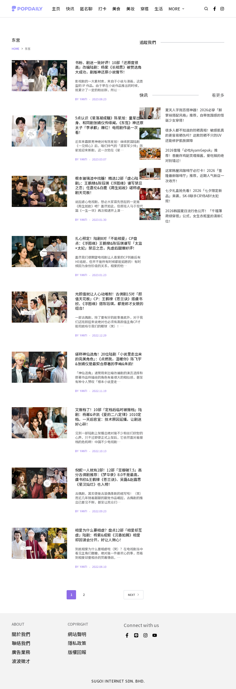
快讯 (70, 9)
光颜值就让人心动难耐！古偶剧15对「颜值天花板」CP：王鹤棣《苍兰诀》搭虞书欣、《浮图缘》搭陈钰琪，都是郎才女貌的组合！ (109, 301)
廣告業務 (21, 652)
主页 (56, 9)
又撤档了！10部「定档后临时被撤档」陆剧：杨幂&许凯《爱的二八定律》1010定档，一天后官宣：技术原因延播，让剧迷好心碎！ (108, 417)
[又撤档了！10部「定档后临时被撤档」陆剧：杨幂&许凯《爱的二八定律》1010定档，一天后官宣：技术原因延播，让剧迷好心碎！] (39, 422)
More (174, 9)
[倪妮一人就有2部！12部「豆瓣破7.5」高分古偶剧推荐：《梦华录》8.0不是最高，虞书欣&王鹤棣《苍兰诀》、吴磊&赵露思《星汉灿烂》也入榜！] (39, 483)
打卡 (102, 9)
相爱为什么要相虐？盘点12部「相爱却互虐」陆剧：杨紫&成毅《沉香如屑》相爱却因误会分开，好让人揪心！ (108, 534)
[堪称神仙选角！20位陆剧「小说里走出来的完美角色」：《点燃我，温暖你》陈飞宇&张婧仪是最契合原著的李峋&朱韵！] (39, 367)
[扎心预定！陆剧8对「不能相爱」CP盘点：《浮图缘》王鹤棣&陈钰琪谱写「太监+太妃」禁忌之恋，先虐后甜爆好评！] (39, 251)
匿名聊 (86, 9)
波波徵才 (21, 661)
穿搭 (144, 9)
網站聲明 (77, 634)
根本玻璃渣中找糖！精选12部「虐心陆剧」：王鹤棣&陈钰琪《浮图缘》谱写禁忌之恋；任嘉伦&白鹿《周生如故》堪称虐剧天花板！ (108, 185)
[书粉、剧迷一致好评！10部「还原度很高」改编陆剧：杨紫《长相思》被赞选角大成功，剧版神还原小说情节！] (39, 75)
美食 (116, 9)
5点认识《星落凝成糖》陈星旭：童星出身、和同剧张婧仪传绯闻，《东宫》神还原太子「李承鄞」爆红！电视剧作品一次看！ (109, 125)
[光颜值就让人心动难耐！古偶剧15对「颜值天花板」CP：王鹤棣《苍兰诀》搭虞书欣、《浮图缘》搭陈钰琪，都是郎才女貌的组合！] (39, 307)
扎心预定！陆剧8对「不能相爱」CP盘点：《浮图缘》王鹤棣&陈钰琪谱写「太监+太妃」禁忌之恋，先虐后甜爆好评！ (108, 243)
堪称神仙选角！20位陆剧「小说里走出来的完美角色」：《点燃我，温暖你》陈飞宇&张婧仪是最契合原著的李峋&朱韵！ (108, 358)
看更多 (218, 95)
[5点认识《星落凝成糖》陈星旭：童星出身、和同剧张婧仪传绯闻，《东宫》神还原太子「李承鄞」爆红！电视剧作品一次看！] (39, 131)
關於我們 (21, 634)
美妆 (130, 9)
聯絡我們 (21, 643)
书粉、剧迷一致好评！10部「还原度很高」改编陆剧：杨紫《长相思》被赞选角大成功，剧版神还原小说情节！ (108, 67)
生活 (158, 9)
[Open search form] (206, 8)
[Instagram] (222, 9)
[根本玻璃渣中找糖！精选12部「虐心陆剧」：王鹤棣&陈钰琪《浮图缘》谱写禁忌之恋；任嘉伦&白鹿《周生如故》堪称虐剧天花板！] (39, 191)
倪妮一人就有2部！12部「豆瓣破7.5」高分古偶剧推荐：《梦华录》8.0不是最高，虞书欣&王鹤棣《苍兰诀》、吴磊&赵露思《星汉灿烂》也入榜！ (108, 477)
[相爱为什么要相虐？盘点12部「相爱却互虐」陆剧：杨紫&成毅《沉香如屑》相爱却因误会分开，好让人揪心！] (39, 543)
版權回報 (77, 652)
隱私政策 (77, 643)
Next (131, 595)
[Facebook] (214, 9)
